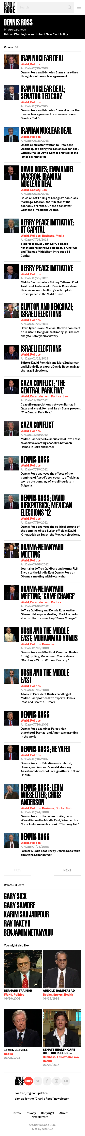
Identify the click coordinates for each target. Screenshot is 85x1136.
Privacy (31, 1113)
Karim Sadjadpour (26, 913)
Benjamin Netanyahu (28, 932)
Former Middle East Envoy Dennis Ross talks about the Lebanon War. (50, 844)
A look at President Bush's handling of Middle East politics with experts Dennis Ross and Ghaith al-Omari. (48, 686)
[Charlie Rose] (19, 1081)
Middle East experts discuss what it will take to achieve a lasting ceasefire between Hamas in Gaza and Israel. (50, 434)
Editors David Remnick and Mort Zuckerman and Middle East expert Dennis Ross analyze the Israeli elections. (50, 358)
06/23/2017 (61, 1057)
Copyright (47, 1113)
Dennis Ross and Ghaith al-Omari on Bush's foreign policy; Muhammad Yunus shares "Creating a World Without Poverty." (49, 644)
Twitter (37, 1081)
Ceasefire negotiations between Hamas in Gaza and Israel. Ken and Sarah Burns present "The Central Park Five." (51, 396)
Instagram (56, 1081)
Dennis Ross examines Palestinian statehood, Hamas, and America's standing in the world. (49, 724)
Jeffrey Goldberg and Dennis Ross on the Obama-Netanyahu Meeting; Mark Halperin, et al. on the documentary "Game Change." (49, 602)
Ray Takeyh (17, 923)
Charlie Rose (9, 7)
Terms (16, 1113)
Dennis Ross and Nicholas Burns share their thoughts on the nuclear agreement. (49, 65)
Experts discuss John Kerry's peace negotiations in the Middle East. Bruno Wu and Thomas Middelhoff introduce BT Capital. (49, 237)
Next (67, 870)
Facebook (47, 1081)
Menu (77, 7)
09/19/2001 (18, 995)
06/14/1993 (59, 995)
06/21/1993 (16, 1054)
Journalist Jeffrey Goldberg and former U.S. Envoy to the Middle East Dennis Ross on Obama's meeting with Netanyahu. (49, 560)
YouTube (65, 1081)
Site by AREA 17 (42, 1129)
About (63, 1113)
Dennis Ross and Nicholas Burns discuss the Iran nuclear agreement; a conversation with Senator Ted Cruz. (50, 102)
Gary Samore (19, 904)
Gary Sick (15, 895)
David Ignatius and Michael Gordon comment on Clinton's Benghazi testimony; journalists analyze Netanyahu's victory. (50, 319)
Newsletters (40, 1117)
